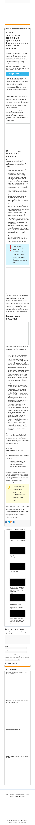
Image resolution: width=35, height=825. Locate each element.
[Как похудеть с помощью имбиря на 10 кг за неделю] (18, 782)
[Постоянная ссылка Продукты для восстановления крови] (17, 566)
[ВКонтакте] (6, 522)
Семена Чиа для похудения (17, 540)
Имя (6, 646)
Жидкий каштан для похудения (15, 556)
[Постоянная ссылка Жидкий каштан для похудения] (17, 550)
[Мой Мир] (13, 522)
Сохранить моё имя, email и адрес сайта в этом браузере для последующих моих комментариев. (17, 656)
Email (6, 650)
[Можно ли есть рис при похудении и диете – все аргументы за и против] (18, 698)
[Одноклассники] (11, 522)
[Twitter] (9, 522)
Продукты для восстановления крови (16, 572)
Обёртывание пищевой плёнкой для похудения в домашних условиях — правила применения (17, 621)
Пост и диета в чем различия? (13, 729)
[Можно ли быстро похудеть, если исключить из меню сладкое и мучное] (18, 727)
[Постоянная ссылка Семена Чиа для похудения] (17, 535)
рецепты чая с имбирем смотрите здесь (18, 311)
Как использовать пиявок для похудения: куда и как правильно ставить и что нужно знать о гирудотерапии (17, 590)
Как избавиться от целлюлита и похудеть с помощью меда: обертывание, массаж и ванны (16, 605)
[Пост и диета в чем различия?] (18, 754)
